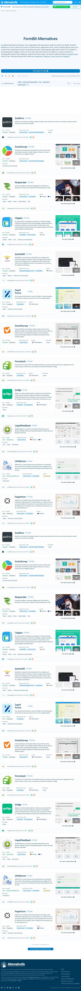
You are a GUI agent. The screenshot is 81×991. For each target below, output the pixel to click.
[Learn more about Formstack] (7, 365)
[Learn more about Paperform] (7, 501)
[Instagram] (16, 987)
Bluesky (15, 979)
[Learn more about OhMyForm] (7, 465)
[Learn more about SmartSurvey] (7, 330)
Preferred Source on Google (70, 983)
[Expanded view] (68, 83)
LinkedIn (31, 979)
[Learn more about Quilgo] (7, 394)
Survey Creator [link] (22, 85)
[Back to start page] (9, 2)
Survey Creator (23, 132)
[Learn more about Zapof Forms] (7, 294)
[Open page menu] (79, 2)
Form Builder (32, 196)
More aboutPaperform (67, 518)
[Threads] (13, 987)
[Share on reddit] (9, 76)
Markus (17, 971)
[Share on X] (6, 76)
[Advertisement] (40, 23)
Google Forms (73, 54)
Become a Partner (67, 981)
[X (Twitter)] (4, 987)
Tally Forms (55, 56)
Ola (12, 971)
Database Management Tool (27, 271)
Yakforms (47, 56)
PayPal (19, 980)
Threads (19, 979)
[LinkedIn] (19, 987)
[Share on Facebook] (2, 76)
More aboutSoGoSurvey (67, 168)
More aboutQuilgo (67, 411)
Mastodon (9, 979)
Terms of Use (65, 972)
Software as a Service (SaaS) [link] (30, 82)
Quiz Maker (20, 405)
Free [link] (40, 82)
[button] (28, 118)
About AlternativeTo (67, 979)
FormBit (4, 45)
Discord (45, 977)
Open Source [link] (46, 82)
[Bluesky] (10, 987)
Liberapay (13, 980)
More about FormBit (39, 71)
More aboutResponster (67, 203)
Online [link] (19, 82)
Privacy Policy (65, 974)
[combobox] (62, 2)
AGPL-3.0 (16, 476)
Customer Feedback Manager (36, 132)
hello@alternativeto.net (33, 977)
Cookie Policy (65, 976)
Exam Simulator (28, 405)
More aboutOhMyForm (67, 482)
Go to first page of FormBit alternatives (40, 949)
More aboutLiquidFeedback (67, 446)
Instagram (24, 979)
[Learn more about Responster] (7, 186)
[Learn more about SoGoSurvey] (7, 151)
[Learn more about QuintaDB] (7, 258)
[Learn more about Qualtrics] (7, 122)
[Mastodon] (7, 987)
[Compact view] (70, 83)
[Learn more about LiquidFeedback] (7, 429)
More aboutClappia (67, 239)
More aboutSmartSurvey (67, 347)
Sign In (76, 2)
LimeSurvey (39, 56)
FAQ (62, 969)
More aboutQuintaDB (66, 275)
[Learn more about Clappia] (7, 222)
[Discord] (2, 987)
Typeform (66, 56)
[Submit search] (54, 2)
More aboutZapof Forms (67, 311)
